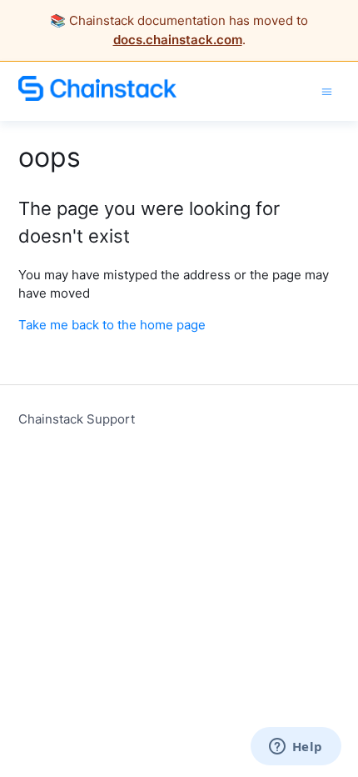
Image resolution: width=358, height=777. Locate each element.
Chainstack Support (76, 419)
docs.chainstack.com (177, 40)
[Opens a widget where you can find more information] (295, 748)
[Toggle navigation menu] (326, 90)
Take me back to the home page (112, 325)
